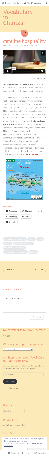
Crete (31, 239)
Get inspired (10, 381)
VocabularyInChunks (31, 46)
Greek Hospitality (23, 243)
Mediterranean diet (14, 248)
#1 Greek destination (14, 239)
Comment (37, 317)
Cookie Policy (8, 446)
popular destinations (15, 252)
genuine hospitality (24, 41)
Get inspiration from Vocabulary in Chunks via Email (24, 359)
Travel (33, 252)
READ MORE (32, 154)
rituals (10, 270)
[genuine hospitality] (24, 33)
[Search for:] (14, 411)
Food (40, 239)
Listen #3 (38, 270)
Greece (7, 243)
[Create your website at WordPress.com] (24, 3)
